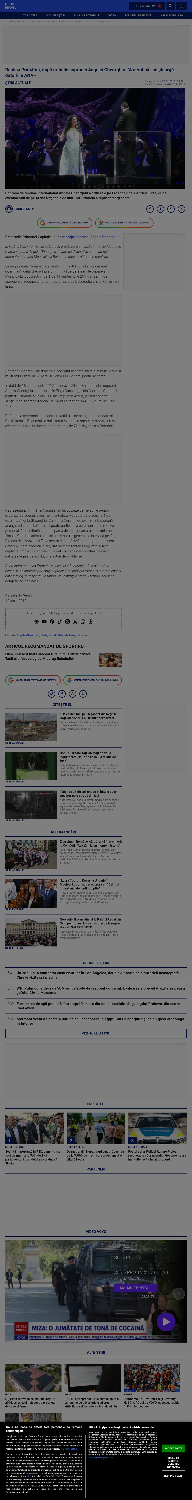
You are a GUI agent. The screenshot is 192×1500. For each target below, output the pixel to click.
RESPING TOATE (173, 1475)
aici (29, 1476)
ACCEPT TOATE (173, 1448)
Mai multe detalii (69, 1449)
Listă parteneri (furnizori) (100, 1458)
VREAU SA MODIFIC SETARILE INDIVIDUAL (173, 1462)
